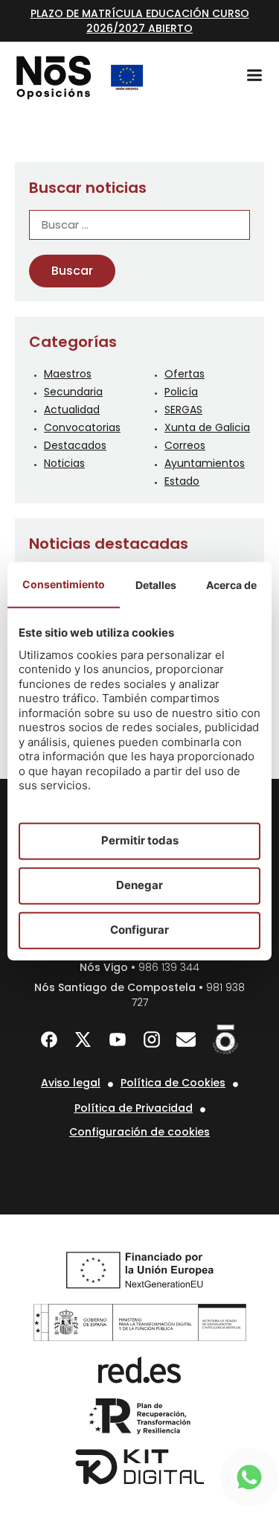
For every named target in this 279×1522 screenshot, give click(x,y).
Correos (184, 445)
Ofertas (184, 373)
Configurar (139, 930)
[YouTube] (117, 1039)
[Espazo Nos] (225, 1039)
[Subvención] (127, 77)
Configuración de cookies (139, 1131)
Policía (181, 391)
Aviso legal (70, 1082)
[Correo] (186, 1039)
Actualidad (72, 409)
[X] (83, 1039)
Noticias (64, 463)
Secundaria (73, 391)
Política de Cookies (173, 1082)
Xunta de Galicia (207, 427)
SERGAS (183, 409)
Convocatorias (82, 427)
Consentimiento (63, 583)
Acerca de (231, 584)
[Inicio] (54, 77)
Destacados (75, 445)
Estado (181, 481)
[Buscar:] (139, 225)
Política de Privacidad (133, 1108)
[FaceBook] (49, 1039)
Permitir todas (140, 840)
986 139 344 (168, 967)
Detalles (155, 584)
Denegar (139, 885)
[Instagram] (151, 1039)
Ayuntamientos (204, 463)
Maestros (68, 373)
